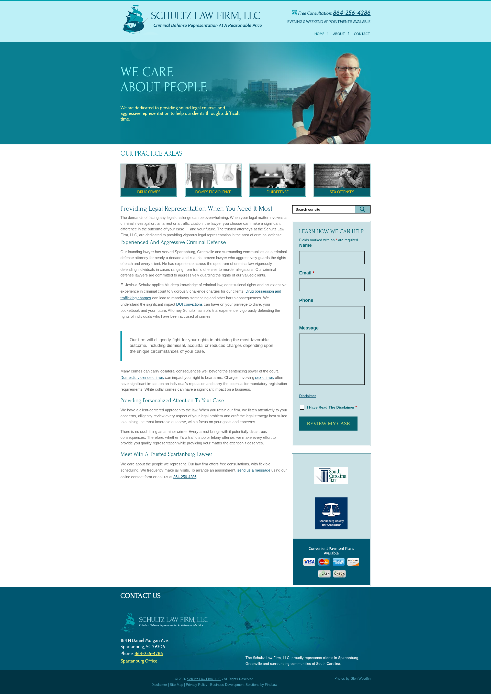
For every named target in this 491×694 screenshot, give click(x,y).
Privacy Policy (196, 685)
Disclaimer (307, 396)
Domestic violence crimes (142, 377)
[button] (486, 668)
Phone (306, 300)
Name (305, 245)
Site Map (176, 685)
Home (319, 34)
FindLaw (271, 685)
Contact (362, 34)
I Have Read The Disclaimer (332, 407)
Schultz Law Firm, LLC (204, 679)
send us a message (253, 470)
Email (307, 272)
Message (309, 327)
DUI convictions (189, 304)
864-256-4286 (352, 12)
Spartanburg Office (138, 661)
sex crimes (264, 377)
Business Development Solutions (234, 685)
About (339, 34)
